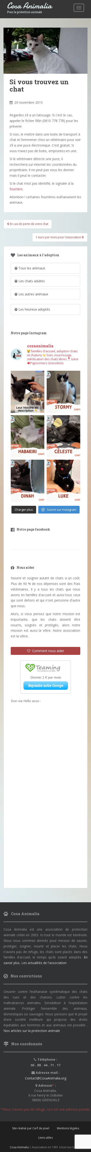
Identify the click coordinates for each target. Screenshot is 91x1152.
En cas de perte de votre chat (28, 224)
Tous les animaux (31, 268)
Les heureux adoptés (34, 309)
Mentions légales (68, 1128)
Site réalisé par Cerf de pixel (30, 1128)
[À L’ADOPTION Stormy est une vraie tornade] (63, 392)
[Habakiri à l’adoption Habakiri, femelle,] (27, 436)
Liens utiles (45, 1138)
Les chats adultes (31, 281)
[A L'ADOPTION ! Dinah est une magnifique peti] (27, 481)
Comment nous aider (47, 651)
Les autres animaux (33, 294)
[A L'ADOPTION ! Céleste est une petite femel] (63, 436)
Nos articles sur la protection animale (32, 1030)
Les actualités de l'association (43, 963)
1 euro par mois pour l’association (59, 237)
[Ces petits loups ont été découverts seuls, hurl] (27, 392)
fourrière (16, 189)
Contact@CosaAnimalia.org (45, 1078)
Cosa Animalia (29, 6)
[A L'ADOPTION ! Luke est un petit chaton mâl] (63, 481)
